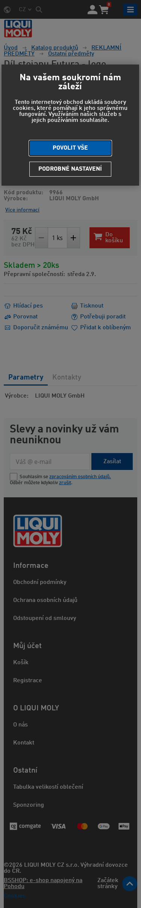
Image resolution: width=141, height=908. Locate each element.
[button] (70, 148)
